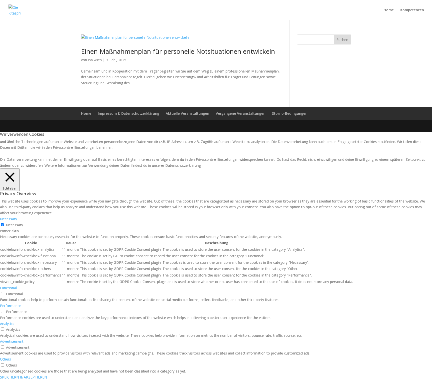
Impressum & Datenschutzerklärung (128, 113)
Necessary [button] (8, 218)
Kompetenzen (412, 10)
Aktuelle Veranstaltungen (187, 113)
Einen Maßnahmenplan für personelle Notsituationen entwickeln (178, 51)
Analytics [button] (7, 323)
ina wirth (95, 60)
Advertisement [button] (12, 341)
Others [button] (5, 359)
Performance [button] (10, 305)
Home (389, 10)
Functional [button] (8, 288)
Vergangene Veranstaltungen (241, 113)
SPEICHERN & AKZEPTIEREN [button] (23, 377)
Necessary (14, 224)
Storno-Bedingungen (290, 113)
